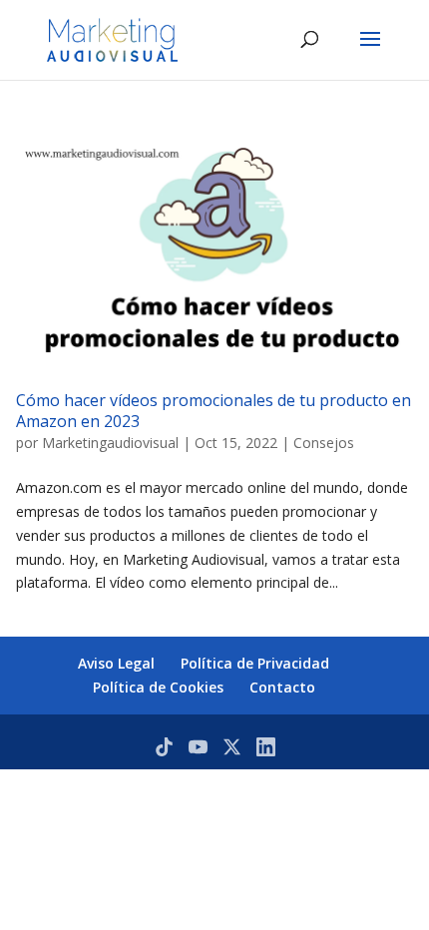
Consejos (323, 442)
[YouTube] (198, 746)
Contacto (282, 687)
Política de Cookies (158, 687)
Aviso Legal (116, 663)
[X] (231, 746)
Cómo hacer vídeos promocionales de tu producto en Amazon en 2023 (213, 410)
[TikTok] (164, 746)
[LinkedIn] (265, 746)
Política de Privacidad (255, 663)
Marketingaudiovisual (110, 442)
